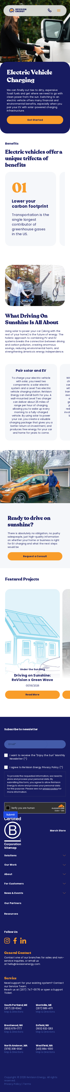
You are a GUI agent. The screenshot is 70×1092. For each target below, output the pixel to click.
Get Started (35, 120)
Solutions (10, 855)
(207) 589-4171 (44, 1008)
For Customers (14, 883)
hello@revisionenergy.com (24, 964)
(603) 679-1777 (13, 1028)
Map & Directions (14, 1011)
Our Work (10, 864)
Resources (11, 913)
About (8, 874)
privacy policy (50, 788)
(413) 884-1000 (44, 1048)
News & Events (13, 893)
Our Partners (12, 903)
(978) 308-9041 (13, 1048)
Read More (32, 694)
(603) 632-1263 (44, 1028)
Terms (27, 1084)
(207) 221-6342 (12, 1008)
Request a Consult (35, 556)
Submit (10, 814)
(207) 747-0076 (30, 989)
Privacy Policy (12, 1084)
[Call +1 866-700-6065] (49, 10)
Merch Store (58, 830)
